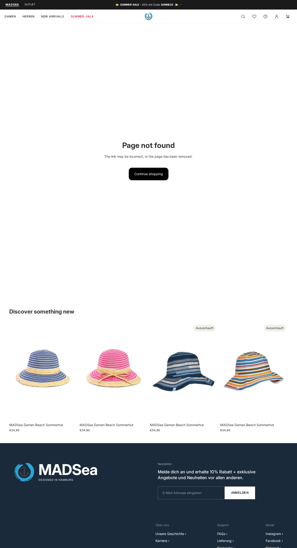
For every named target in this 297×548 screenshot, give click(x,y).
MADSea (12, 4)
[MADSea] (148, 16)
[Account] (276, 16)
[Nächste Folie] (70, 372)
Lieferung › (225, 541)
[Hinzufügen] (69, 413)
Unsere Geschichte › (170, 534)
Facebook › (274, 541)
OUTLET (30, 4)
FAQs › (222, 534)
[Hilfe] (265, 16)
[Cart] (287, 16)
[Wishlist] (254, 16)
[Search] (243, 16)
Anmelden (240, 493)
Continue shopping (148, 174)
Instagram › (274, 534)
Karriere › (162, 541)
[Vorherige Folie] (16, 372)
